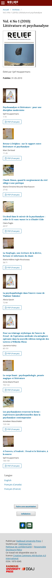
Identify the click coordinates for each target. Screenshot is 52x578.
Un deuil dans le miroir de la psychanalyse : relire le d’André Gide (24, 218)
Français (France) (12, 489)
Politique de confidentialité (19, 546)
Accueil (6, 9)
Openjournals (25, 543)
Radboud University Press (28, 541)
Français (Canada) (13, 484)
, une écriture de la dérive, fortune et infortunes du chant (22, 254)
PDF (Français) (13, 121)
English (7, 480)
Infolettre (26, 513)
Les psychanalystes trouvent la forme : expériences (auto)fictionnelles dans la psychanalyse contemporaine (22, 414)
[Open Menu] (3, 3)
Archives (15, 9)
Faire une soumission (26, 506)
